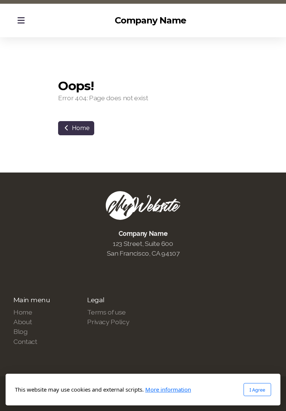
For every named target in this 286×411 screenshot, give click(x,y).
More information (168, 389)
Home (79, 128)
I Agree (257, 389)
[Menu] (20, 20)
